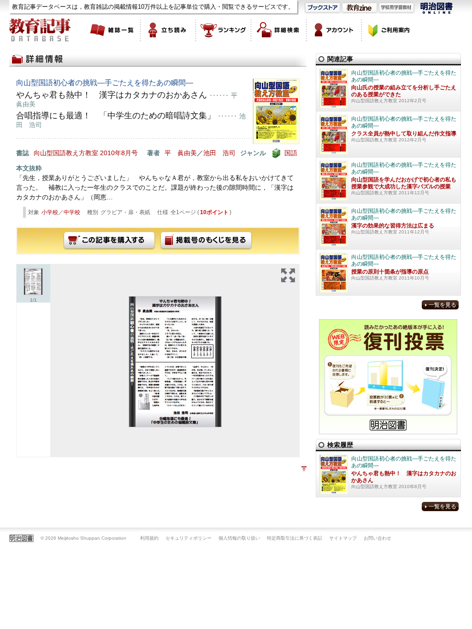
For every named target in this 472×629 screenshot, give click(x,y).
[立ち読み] (168, 29)
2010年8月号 (119, 153)
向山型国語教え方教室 (66, 153)
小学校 (49, 212)
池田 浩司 (219, 153)
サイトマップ (343, 538)
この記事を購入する (109, 241)
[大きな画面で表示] (288, 275)
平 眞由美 (181, 153)
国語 (290, 153)
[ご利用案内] (389, 29)
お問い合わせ (377, 538)
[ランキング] (223, 29)
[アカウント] (334, 29)
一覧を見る (442, 305)
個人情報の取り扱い (239, 538)
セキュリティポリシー (188, 538)
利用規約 (149, 538)
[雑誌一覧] (113, 29)
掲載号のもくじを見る (206, 241)
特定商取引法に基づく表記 (294, 538)
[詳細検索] (279, 29)
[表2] (175, 361)
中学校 (72, 212)
